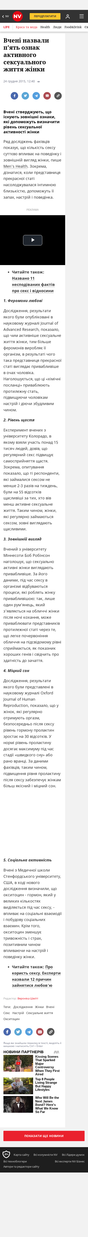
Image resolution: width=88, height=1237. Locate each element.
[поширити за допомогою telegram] (36, 96)
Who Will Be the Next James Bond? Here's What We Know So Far (47, 1105)
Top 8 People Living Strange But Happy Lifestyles (46, 1084)
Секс (6, 1013)
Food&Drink (73, 27)
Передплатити (45, 16)
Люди (57, 27)
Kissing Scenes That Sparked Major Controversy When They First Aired (47, 1065)
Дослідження (23, 1007)
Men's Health (15, 166)
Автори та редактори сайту (21, 1166)
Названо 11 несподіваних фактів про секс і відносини (33, 284)
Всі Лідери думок (73, 1155)
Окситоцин (11, 1019)
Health (45, 27)
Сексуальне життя (39, 1013)
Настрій (18, 1013)
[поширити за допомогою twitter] (25, 96)
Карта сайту (21, 1155)
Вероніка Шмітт (28, 998)
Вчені (50, 1007)
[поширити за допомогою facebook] (14, 96)
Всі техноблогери (15, 1161)
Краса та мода (26, 27)
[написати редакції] (47, 96)
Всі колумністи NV (45, 1155)
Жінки (39, 1007)
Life (6, 27)
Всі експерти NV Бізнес (70, 1161)
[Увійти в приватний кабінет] (68, 16)
